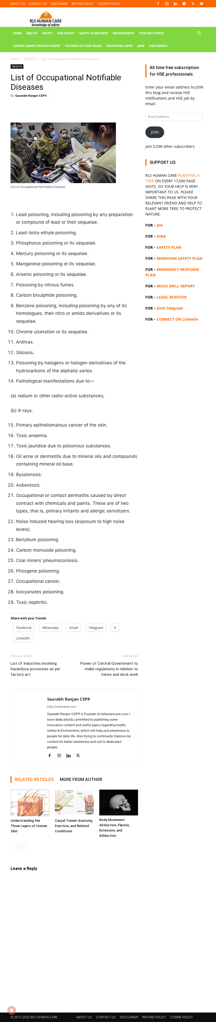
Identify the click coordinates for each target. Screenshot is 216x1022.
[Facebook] (158, 3)
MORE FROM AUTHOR (81, 779)
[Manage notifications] (11, 1010)
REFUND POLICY (83, 4)
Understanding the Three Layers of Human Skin (29, 826)
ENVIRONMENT (123, 33)
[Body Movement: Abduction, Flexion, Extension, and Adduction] (118, 802)
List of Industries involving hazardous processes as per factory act (35, 669)
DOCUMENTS (158, 46)
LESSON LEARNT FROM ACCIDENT (36, 46)
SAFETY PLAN (169, 247)
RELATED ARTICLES (34, 779)
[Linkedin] (175, 3)
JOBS (141, 46)
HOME (17, 33)
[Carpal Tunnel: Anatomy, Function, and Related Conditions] (74, 803)
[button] (199, 33)
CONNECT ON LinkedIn (177, 319)
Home (15, 59)
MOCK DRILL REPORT (176, 285)
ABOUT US (18, 4)
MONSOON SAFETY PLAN (179, 258)
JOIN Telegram (170, 308)
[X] (193, 3)
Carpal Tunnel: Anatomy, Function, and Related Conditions (74, 826)
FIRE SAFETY (65, 33)
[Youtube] (201, 3)
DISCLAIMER (59, 4)
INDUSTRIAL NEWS (119, 46)
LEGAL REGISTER (171, 297)
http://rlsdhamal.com (61, 706)
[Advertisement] (175, 502)
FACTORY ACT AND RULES (83, 46)
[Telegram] (184, 3)
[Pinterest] (40, 107)
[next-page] (22, 846)
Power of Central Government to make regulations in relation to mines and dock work (109, 669)
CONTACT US (38, 4)
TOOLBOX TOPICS (151, 33)
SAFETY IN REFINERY (93, 33)
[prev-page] (14, 846)
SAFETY (47, 33)
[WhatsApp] (52, 107)
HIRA (161, 236)
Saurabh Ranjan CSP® (31, 95)
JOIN (155, 132)
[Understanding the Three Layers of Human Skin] (30, 803)
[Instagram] (167, 3)
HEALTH (31, 33)
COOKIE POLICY (109, 4)
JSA (160, 225)
